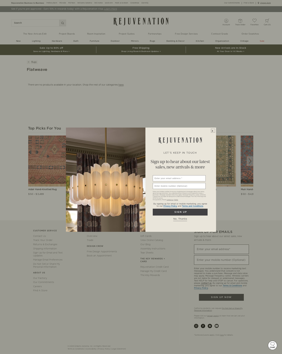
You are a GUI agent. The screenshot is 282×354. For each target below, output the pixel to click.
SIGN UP (180, 212)
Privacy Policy (170, 206)
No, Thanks (180, 219)
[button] (272, 345)
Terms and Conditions (192, 206)
